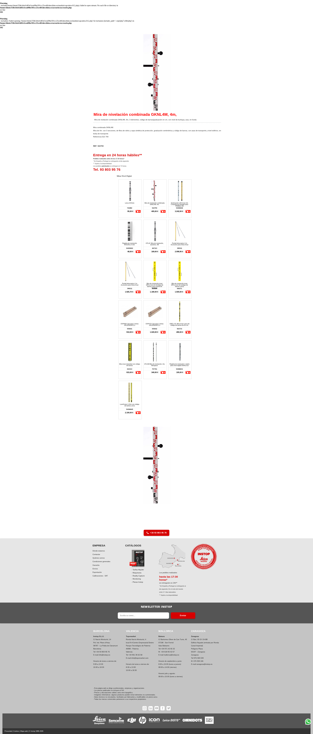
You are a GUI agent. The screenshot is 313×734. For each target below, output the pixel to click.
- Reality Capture (138, 576)
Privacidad (8, 731)
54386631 (179, 369)
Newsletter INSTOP (156, 606)
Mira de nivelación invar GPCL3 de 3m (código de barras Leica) (179, 285)
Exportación (97, 572)
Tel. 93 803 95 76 (106, 169)
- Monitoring (136, 579)
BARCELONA (101, 631)
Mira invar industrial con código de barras (129, 364)
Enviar (183, 615)
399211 (129, 288)
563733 (179, 329)
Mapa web (24, 731)
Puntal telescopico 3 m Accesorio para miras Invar (179, 244)
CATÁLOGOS (133, 545)
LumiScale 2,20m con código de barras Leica (129, 405)
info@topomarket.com (139, 658)
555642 (154, 329)
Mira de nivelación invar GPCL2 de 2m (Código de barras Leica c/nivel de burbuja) (154, 285)
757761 (154, 369)
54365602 (129, 248)
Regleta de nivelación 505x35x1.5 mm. (129, 244)
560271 (179, 288)
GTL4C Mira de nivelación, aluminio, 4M (154, 244)
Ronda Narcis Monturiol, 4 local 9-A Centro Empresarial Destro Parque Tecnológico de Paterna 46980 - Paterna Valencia (140, 645)
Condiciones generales (101, 561)
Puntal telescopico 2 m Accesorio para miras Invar (130, 284)
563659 (154, 288)
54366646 (179, 208)
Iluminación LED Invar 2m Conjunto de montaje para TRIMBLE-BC (179, 204)
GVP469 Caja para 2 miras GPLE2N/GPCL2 (130, 324)
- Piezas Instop (137, 582)
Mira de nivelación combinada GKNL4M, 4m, (155, 203)
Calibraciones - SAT (100, 576)
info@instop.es (104, 655)
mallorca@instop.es (171, 655)
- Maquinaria (136, 573)
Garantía (96, 565)
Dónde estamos (99, 551)
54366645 (129, 409)
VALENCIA (132, 631)
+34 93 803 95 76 (158, 533)
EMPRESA (99, 545)
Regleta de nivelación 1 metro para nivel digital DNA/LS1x (180, 364)
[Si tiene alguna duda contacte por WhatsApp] (308, 721)
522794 (154, 208)
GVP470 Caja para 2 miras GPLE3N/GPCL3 (154, 324)
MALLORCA (165, 631)
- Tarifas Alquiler (138, 570)
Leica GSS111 (129, 203)
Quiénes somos (99, 558)
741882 (129, 208)
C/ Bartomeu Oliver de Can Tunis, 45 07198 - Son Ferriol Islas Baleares (172, 642)
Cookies (16, 731)
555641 (129, 329)
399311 (179, 248)
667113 (154, 248)
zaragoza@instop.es (204, 664)
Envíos (95, 569)
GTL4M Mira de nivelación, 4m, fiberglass (154, 364)
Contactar (96, 554)
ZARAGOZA (198, 631)
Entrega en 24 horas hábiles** (117, 155)
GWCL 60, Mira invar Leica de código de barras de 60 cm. (180, 324)
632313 (129, 369)
